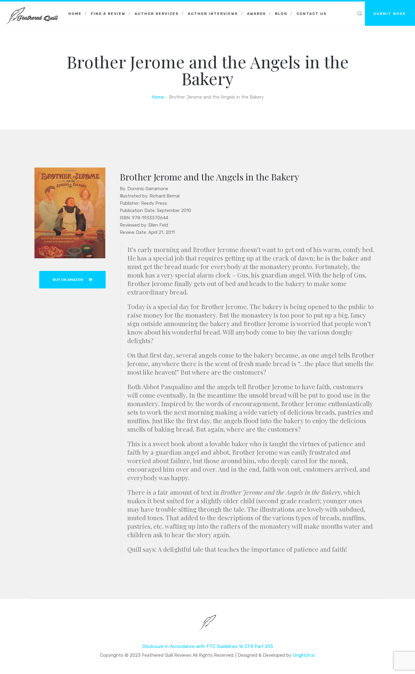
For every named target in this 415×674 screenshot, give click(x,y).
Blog (281, 14)
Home (75, 14)
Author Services (157, 14)
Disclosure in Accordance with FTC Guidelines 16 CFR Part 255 (207, 646)
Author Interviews (213, 14)
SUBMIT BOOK (389, 14)
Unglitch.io (304, 655)
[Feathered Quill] (32, 9)
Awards (256, 14)
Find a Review (108, 14)
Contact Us (312, 14)
